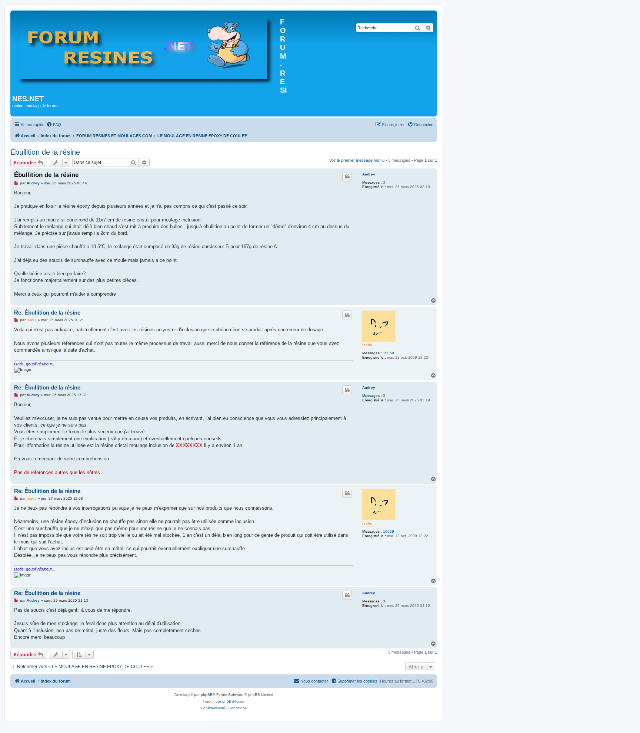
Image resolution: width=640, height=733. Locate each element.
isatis (367, 345)
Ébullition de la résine (45, 152)
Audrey (368, 174)
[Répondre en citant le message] (347, 176)
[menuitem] (53, 124)
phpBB (207, 695)
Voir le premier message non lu (356, 160)
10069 (388, 353)
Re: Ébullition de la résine (47, 312)
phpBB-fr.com (233, 701)
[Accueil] (146, 49)
